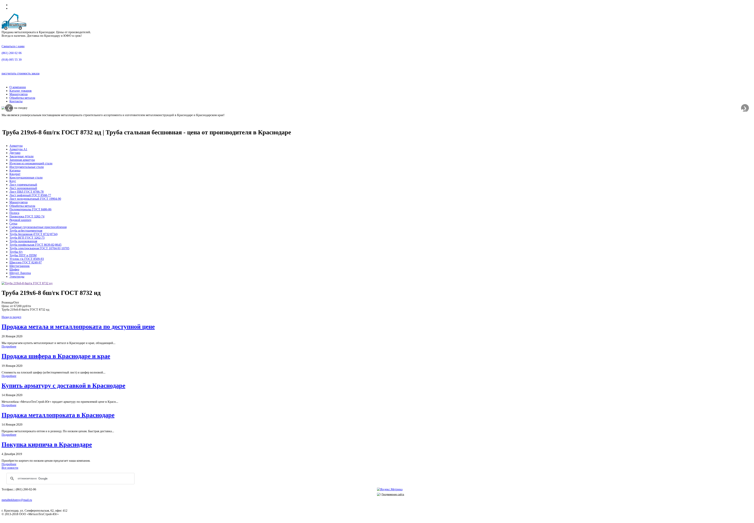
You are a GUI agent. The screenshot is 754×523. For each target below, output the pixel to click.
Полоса (14, 213)
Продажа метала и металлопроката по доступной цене (78, 326)
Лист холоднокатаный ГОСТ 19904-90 (35, 198)
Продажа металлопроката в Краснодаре (58, 414)
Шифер (14, 269)
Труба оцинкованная (23, 241)
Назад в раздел (11, 317)
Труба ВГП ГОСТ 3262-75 (27, 237)
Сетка (13, 223)
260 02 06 (12, 53)
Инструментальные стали (26, 167)
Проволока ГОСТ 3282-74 (26, 216)
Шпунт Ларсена (20, 273)
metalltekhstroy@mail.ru (17, 500)
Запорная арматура (22, 159)
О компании (17, 87)
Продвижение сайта (393, 494)
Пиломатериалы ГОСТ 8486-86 (30, 209)
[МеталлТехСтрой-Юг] (14, 28)
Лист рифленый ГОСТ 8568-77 (30, 195)
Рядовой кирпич (20, 220)
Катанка (14, 170)
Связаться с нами (13, 46)
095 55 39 (12, 59)
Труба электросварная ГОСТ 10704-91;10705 (39, 248)
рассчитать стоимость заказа (20, 73)
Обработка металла (22, 97)
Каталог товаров (20, 90)
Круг (12, 181)
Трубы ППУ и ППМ (23, 255)
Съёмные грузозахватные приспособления (38, 227)
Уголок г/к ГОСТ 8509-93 (26, 259)
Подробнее (9, 346)
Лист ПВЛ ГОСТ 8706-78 (26, 191)
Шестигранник (19, 266)
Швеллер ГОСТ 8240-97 (25, 262)
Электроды (16, 276)
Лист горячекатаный (23, 184)
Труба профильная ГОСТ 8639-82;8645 (35, 244)
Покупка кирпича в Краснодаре (47, 444)
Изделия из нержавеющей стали (30, 163)
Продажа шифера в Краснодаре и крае (56, 356)
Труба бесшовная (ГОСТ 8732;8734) (33, 234)
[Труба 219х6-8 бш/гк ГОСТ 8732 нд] (27, 283)
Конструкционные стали (26, 177)
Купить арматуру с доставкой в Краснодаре (63, 385)
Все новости (10, 467)
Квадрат (14, 174)
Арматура (16, 145)
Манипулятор (18, 94)
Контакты (16, 101)
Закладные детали (21, 156)
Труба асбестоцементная (25, 230)
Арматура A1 (18, 149)
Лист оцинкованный (23, 188)
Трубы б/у (16, 251)
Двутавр (14, 152)
